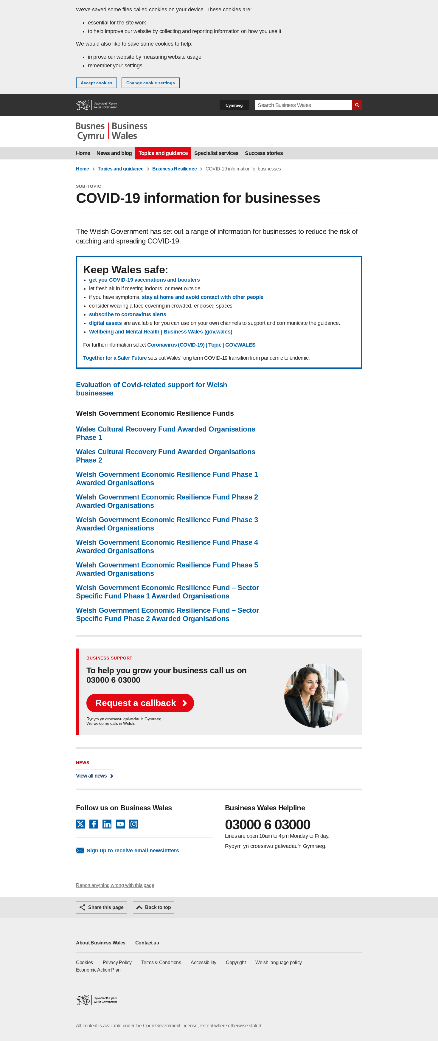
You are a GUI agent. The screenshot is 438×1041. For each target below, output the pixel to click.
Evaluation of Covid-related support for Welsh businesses (151, 389)
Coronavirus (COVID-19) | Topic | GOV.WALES (201, 345)
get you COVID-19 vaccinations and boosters (144, 280)
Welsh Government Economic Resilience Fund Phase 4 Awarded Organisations (167, 546)
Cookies (84, 962)
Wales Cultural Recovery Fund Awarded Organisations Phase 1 (165, 433)
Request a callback (135, 703)
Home (83, 153)
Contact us (147, 942)
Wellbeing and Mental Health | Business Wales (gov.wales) (160, 332)
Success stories (264, 153)
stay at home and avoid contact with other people (202, 297)
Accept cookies (96, 82)
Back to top (158, 907)
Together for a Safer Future (115, 358)
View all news (91, 775)
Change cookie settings (150, 82)
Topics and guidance (163, 153)
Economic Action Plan (98, 969)
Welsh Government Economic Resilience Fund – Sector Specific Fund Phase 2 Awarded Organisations (167, 614)
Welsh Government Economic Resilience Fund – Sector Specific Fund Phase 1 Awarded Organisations (167, 592)
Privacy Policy (117, 962)
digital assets (105, 323)
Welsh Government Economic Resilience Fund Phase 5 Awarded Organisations (167, 569)
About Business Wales (100, 942)
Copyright (236, 962)
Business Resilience (174, 168)
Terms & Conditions (161, 962)
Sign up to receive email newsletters (133, 851)
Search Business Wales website (357, 105)
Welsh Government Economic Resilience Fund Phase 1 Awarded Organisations (167, 478)
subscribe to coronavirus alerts (127, 314)
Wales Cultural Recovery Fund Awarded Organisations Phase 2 (165, 456)
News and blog (114, 153)
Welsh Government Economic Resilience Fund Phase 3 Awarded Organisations (167, 524)
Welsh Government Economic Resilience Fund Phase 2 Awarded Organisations (167, 501)
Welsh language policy (278, 962)
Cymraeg (234, 105)
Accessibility (203, 962)
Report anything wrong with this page (115, 885)
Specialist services (216, 153)
